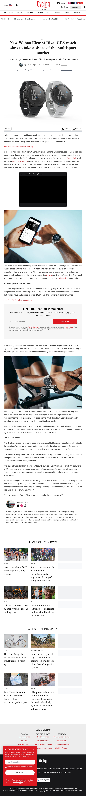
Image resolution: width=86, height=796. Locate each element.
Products (64, 65)
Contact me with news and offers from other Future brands (20, 767)
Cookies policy (76, 769)
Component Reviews (62, 744)
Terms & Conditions (18, 782)
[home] (5, 13)
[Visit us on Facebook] (75, 3)
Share (9, 129)
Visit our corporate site (70, 788)
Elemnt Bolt (71, 158)
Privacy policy (62, 769)
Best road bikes (43, 737)
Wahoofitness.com (20, 161)
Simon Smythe (32, 65)
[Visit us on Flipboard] (81, 3)
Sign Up (19, 772)
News (10, 12)
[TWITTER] (18, 505)
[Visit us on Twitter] (72, 3)
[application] (43, 189)
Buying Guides (43, 12)
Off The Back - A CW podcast (75, 19)
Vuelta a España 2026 (50, 19)
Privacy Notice (69, 327)
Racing (20, 12)
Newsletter (78, 129)
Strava (49, 275)
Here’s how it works (66, 70)
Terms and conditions (45, 769)
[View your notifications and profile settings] (17, 5)
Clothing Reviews (61, 748)
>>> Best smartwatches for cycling (18, 147)
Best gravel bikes (43, 741)
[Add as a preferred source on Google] (43, 780)
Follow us (67, 129)
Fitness (57, 12)
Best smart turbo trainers (43, 744)
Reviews (30, 12)
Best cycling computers (43, 748)
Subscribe (75, 7)
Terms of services (34, 327)
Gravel (67, 12)
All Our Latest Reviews (61, 737)
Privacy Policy (27, 780)
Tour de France (24, 737)
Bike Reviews (62, 741)
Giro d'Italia (24, 741)
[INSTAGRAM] (22, 505)
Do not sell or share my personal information (51, 772)
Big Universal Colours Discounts (25, 19)
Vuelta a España (24, 744)
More (76, 12)
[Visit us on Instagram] (69, 3)
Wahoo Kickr (63, 278)
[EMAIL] (25, 505)
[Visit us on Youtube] (78, 3)
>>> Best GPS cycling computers (18, 300)
